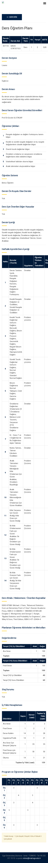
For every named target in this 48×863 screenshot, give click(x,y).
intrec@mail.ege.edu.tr (32, 858)
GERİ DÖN (12, 17)
